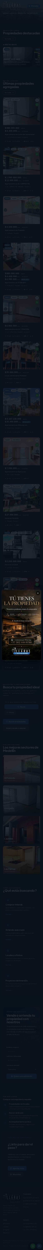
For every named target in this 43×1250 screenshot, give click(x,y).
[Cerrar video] (38, 593)
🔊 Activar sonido (21, 653)
